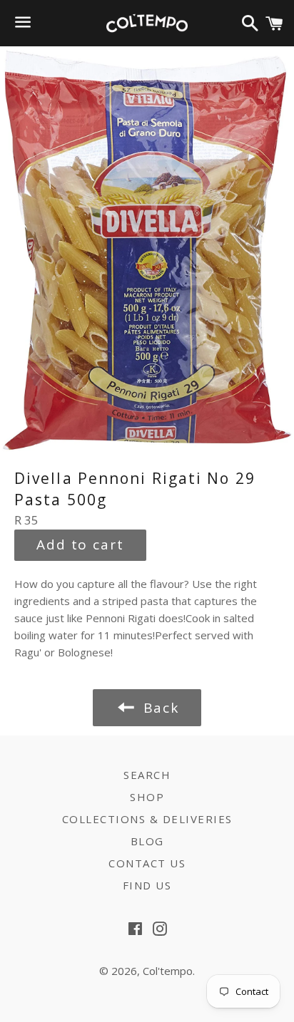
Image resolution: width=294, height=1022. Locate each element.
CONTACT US (147, 863)
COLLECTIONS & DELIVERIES (147, 819)
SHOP (147, 797)
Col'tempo (168, 971)
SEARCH (147, 775)
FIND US (147, 885)
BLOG (147, 841)
